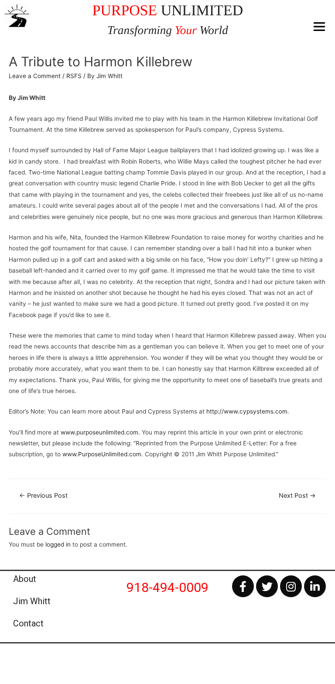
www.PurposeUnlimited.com (101, 454)
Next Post (297, 495)
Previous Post (43, 495)
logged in (58, 544)
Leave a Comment (35, 75)
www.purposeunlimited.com (99, 432)
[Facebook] (243, 586)
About (24, 579)
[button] (319, 27)
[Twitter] (267, 586)
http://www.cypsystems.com (246, 411)
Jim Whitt (32, 601)
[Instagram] (291, 586)
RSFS (74, 75)
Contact (28, 623)
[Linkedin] (315, 586)
